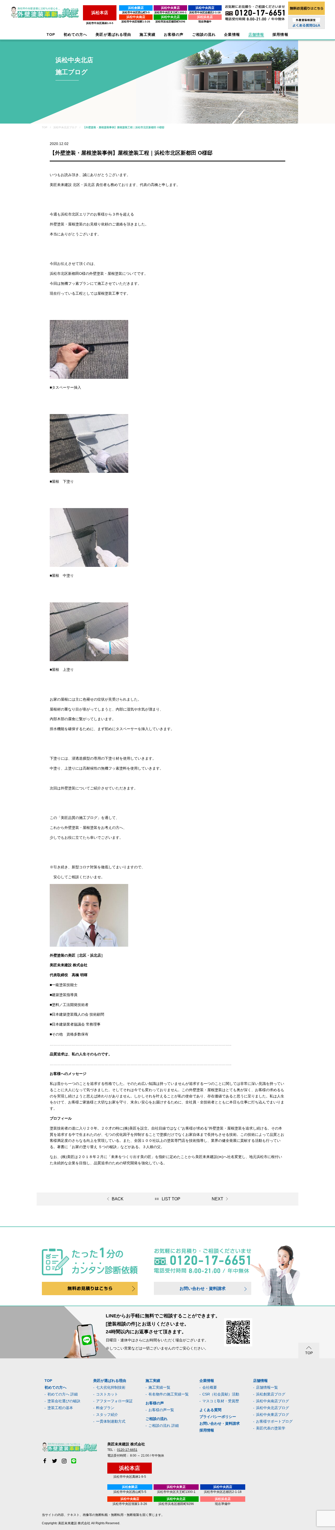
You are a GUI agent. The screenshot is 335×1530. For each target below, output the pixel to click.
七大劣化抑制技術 (110, 1387)
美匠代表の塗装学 (270, 1428)
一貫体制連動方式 (110, 1421)
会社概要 (209, 1387)
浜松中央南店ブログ (272, 1401)
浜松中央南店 (135, 17)
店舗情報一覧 (267, 1387)
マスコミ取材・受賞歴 (220, 1401)
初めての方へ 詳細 (62, 1394)
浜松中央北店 (170, 17)
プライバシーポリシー (217, 1417)
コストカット (107, 1394)
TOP (51, 35)
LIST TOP (171, 1199)
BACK (118, 1199)
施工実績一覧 (159, 1387)
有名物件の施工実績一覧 (168, 1394)
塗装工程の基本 (60, 1408)
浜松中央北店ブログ (272, 1408)
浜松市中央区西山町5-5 (136, 12)
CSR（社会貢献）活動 (220, 1394)
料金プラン (105, 1408)
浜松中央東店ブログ (272, 1414)
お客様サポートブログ (274, 1421)
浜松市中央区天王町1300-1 (170, 12)
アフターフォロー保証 (114, 1401)
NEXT (217, 1199)
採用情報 (206, 1430)
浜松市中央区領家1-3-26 (135, 21)
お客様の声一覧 (161, 1410)
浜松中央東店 (170, 8)
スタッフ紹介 (107, 1414)
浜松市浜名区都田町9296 (170, 21)
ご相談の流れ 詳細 (163, 1425)
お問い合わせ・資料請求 (203, 1288)
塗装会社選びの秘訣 (63, 1401)
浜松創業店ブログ (270, 1394)
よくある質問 (210, 1410)
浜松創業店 (136, 8)
